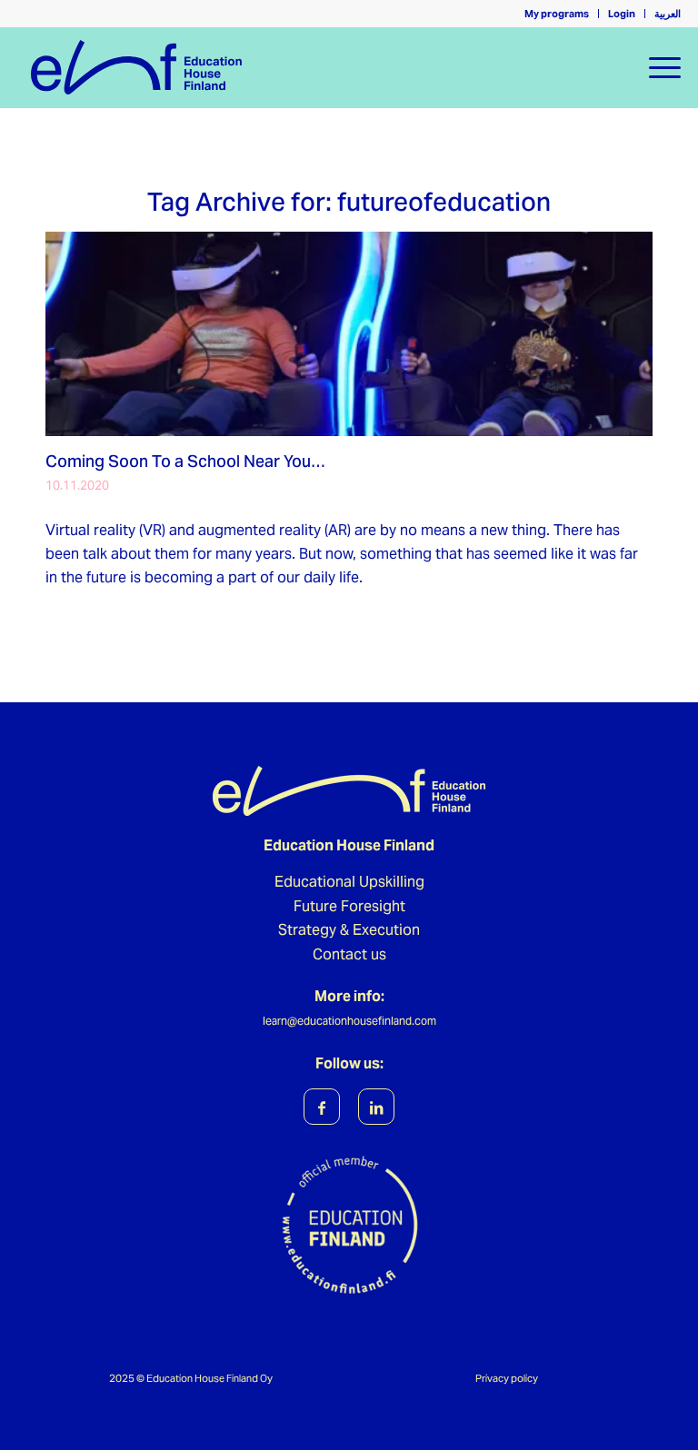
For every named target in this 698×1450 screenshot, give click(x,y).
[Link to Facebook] (322, 1106)
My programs (556, 13)
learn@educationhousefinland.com (349, 1021)
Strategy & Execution (349, 929)
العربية (667, 13)
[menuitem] (557, 13)
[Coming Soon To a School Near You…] (349, 334)
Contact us (349, 954)
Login (621, 13)
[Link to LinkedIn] (376, 1106)
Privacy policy (506, 1378)
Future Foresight (349, 906)
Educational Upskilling (349, 881)
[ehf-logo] (324, 67)
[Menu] (656, 67)
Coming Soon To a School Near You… (185, 461)
